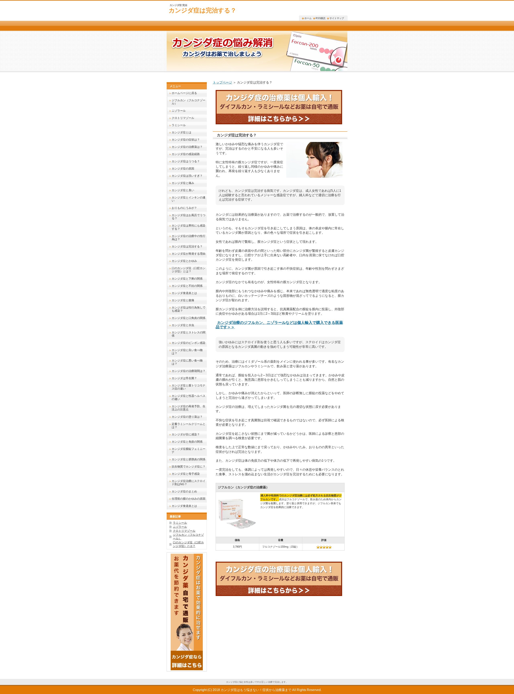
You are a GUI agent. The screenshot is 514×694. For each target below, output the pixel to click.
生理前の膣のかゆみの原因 (188, 498)
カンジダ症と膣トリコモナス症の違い (188, 387)
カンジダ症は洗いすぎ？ (187, 175)
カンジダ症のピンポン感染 (188, 342)
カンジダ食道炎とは (184, 293)
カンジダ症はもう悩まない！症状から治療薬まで (256, 690)
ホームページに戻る (184, 93)
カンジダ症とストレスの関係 (188, 334)
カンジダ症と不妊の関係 (187, 285)
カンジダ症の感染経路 (186, 154)
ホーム (308, 18)
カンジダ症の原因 (183, 168)
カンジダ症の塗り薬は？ (187, 416)
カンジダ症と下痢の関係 (187, 278)
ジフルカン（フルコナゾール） (188, 102)
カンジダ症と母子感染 (186, 473)
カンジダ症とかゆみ (184, 260)
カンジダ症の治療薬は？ (187, 146)
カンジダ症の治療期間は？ (188, 371)
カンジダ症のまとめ (184, 491)
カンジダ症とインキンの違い (188, 199)
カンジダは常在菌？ (184, 378)
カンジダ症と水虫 (183, 325)
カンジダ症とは (181, 132)
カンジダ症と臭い (183, 190)
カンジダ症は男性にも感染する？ (188, 227)
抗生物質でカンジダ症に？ (188, 466)
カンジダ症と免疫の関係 (187, 441)
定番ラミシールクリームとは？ (188, 425)
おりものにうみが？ (184, 207)
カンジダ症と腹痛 (183, 300)
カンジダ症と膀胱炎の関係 (188, 459)
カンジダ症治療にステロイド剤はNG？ (188, 482)
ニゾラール (179, 110)
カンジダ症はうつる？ (186, 161)
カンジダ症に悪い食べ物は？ (187, 362)
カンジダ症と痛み (183, 183)
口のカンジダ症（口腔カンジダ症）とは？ (188, 269)
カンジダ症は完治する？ (202, 10)
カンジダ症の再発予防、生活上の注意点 (188, 408)
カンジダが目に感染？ (186, 434)
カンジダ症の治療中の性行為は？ (188, 237)
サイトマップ (336, 18)
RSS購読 (320, 18)
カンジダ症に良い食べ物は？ (187, 351)
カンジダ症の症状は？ (186, 139)
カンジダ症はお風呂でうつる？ (188, 216)
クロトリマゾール (183, 117)
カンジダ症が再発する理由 (188, 253)
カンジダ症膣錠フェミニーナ (188, 450)
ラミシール (179, 125)
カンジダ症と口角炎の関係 (188, 317)
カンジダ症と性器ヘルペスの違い (188, 397)
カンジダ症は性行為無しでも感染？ (188, 309)
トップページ (222, 82)
